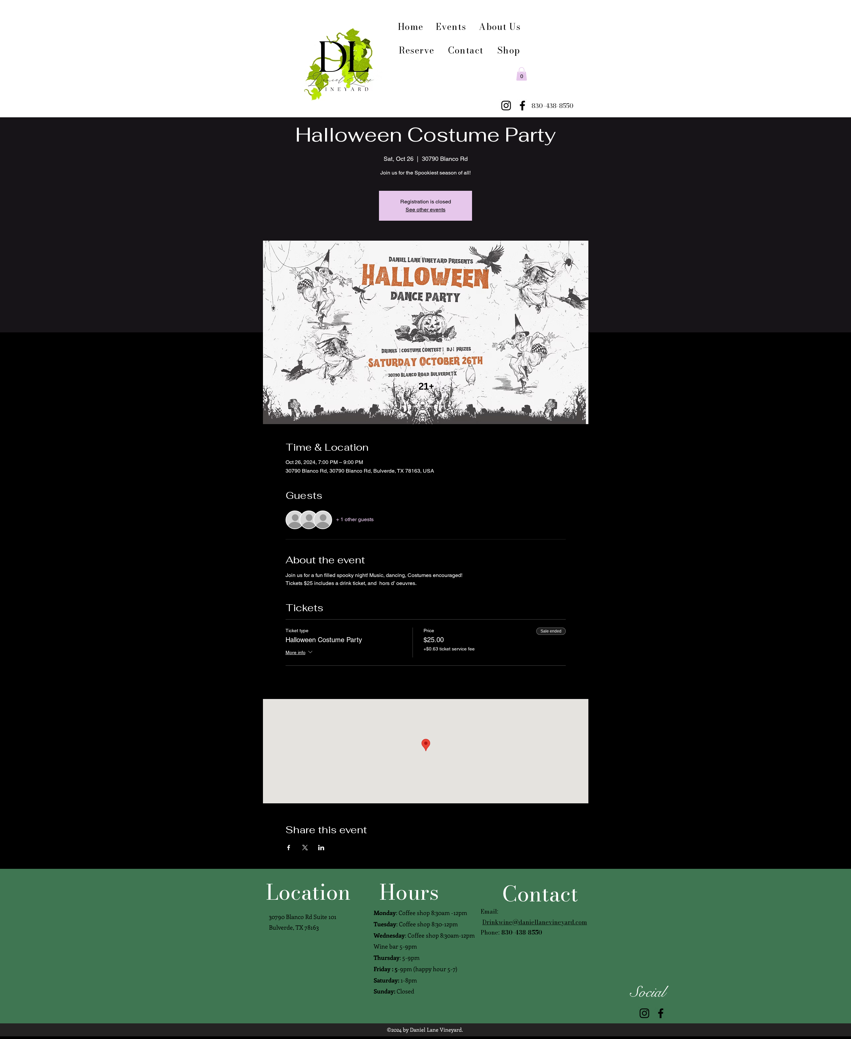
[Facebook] (522, 105)
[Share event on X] (305, 847)
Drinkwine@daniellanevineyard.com (534, 922)
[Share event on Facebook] (289, 847)
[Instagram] (506, 105)
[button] (521, 74)
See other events (425, 209)
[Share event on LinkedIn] (321, 847)
